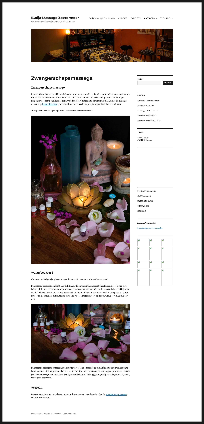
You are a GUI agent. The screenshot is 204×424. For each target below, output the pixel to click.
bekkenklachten (49, 104)
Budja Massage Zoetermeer (55, 18)
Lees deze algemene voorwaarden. (150, 228)
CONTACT (122, 18)
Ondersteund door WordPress (65, 414)
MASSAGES (149, 18)
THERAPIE (165, 18)
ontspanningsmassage (116, 394)
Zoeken (140, 79)
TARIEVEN (135, 18)
